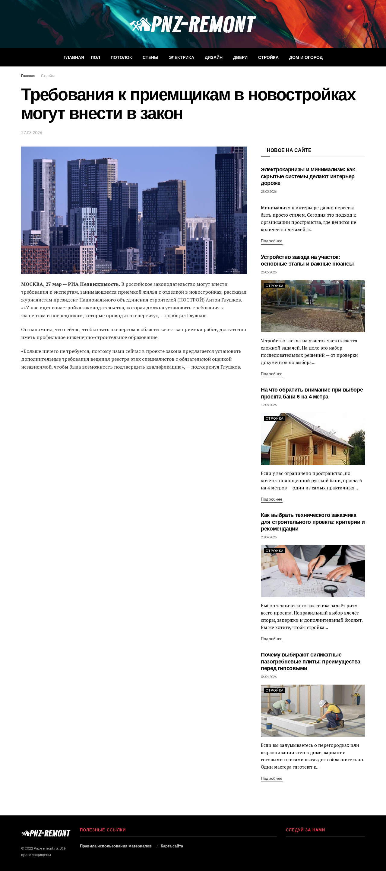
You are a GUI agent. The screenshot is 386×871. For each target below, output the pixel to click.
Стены (150, 57)
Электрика (181, 57)
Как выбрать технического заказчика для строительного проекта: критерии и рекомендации (313, 522)
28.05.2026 (269, 191)
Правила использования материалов (116, 846)
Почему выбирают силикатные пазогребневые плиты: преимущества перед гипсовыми (310, 661)
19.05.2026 (269, 405)
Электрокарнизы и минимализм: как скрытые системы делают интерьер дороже (308, 176)
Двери (240, 57)
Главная (74, 57)
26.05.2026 (269, 272)
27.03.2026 (31, 132)
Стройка (268, 57)
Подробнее (272, 240)
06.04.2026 (269, 677)
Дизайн (214, 57)
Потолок (121, 57)
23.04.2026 (269, 537)
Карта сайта (172, 846)
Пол (95, 57)
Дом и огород (306, 57)
